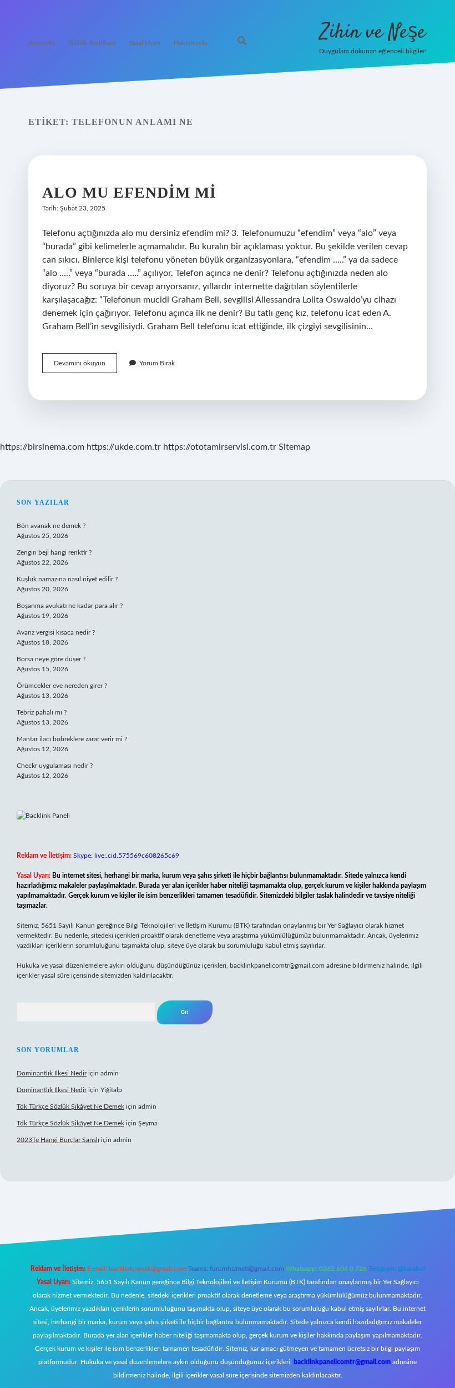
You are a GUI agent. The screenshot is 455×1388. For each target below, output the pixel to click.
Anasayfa (41, 42)
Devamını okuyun (85, 366)
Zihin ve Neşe (373, 32)
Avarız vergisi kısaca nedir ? (56, 632)
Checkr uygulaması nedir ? (55, 765)
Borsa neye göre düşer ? (51, 659)
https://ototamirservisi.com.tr (219, 446)
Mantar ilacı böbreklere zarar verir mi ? (72, 739)
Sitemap (294, 446)
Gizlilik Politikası (91, 42)
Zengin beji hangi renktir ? (54, 552)
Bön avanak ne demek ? (51, 525)
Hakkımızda (191, 42)
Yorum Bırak (157, 363)
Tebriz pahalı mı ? (42, 712)
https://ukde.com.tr (124, 446)
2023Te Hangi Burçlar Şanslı (58, 1139)
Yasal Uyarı (144, 42)
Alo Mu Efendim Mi (129, 192)
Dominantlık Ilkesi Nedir (52, 1073)
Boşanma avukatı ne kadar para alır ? (70, 605)
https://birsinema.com (42, 446)
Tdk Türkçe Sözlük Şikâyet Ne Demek (70, 1106)
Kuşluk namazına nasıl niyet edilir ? (67, 579)
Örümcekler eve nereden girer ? (62, 685)
